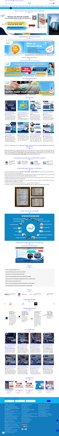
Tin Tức (39, 8)
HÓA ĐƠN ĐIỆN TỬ (12, 294)
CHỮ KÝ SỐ (24, 294)
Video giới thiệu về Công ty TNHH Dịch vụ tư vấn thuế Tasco (29, 242)
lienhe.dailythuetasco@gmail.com (19, 0)
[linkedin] (26, 426)
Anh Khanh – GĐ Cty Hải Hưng (37, 312)
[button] (52, 0)
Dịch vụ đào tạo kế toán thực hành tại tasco (48, 113)
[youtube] (24, 426)
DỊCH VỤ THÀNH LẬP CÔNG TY (29, 57)
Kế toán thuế (25, 8)
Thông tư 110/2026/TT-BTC (10, 348)
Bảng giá (35, 8)
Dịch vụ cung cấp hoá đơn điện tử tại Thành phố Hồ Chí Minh (35, 135)
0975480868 (10, 0)
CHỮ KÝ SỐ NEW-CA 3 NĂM (29, 390)
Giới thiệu (13, 8)
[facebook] (22, 426)
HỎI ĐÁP (29, 265)
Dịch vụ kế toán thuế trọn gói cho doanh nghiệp (10, 135)
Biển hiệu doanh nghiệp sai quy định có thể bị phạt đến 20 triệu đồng (10, 367)
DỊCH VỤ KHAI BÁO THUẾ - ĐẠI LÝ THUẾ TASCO (48, 135)
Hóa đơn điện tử (39, 390)
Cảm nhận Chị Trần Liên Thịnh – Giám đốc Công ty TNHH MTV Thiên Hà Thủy (25, 313)
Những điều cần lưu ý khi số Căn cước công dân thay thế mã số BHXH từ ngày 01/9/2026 (23, 345)
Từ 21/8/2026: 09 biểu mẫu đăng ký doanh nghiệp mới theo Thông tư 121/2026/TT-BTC (48, 345)
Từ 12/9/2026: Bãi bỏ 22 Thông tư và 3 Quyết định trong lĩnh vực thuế (10, 345)
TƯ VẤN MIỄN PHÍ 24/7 (12, 162)
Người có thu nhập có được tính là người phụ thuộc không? (23, 367)
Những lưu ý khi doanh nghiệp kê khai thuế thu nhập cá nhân (48, 367)
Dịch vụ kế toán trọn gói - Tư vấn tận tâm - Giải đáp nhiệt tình (23, 113)
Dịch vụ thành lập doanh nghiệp (34, 113)
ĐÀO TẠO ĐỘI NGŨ (50, 162)
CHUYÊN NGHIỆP (36, 162)
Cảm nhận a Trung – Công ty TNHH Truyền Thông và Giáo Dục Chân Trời (50, 313)
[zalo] (28, 426)
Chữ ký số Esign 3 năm (50, 390)
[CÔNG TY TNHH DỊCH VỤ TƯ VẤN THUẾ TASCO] (29, 48)
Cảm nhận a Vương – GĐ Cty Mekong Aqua (12, 312)
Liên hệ (47, 8)
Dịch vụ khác (30, 8)
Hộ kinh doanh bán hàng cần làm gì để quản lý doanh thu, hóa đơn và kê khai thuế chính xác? (35, 345)
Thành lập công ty (19, 8)
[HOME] (11, 8)
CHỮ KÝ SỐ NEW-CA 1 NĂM (19, 390)
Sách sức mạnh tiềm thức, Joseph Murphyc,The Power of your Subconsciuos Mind (9, 390)
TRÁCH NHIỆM (25, 161)
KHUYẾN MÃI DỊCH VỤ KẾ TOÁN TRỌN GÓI (29, 36)
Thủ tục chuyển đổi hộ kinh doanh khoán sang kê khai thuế (10, 113)
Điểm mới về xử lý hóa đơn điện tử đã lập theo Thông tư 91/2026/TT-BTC (35, 367)
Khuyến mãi (43, 8)
